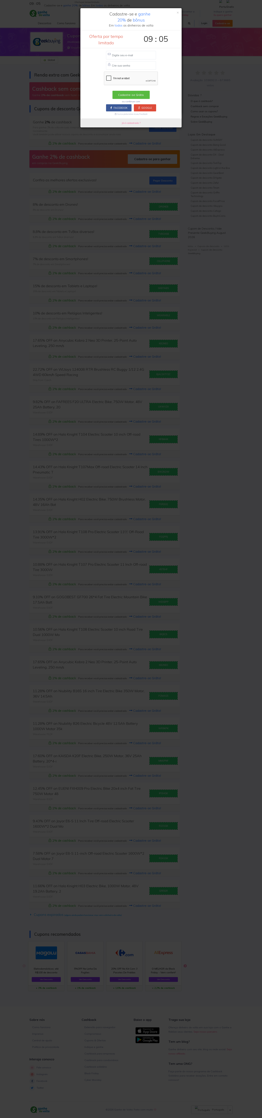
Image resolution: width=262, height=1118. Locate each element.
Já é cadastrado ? (131, 123)
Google (147, 107)
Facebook (121, 107)
